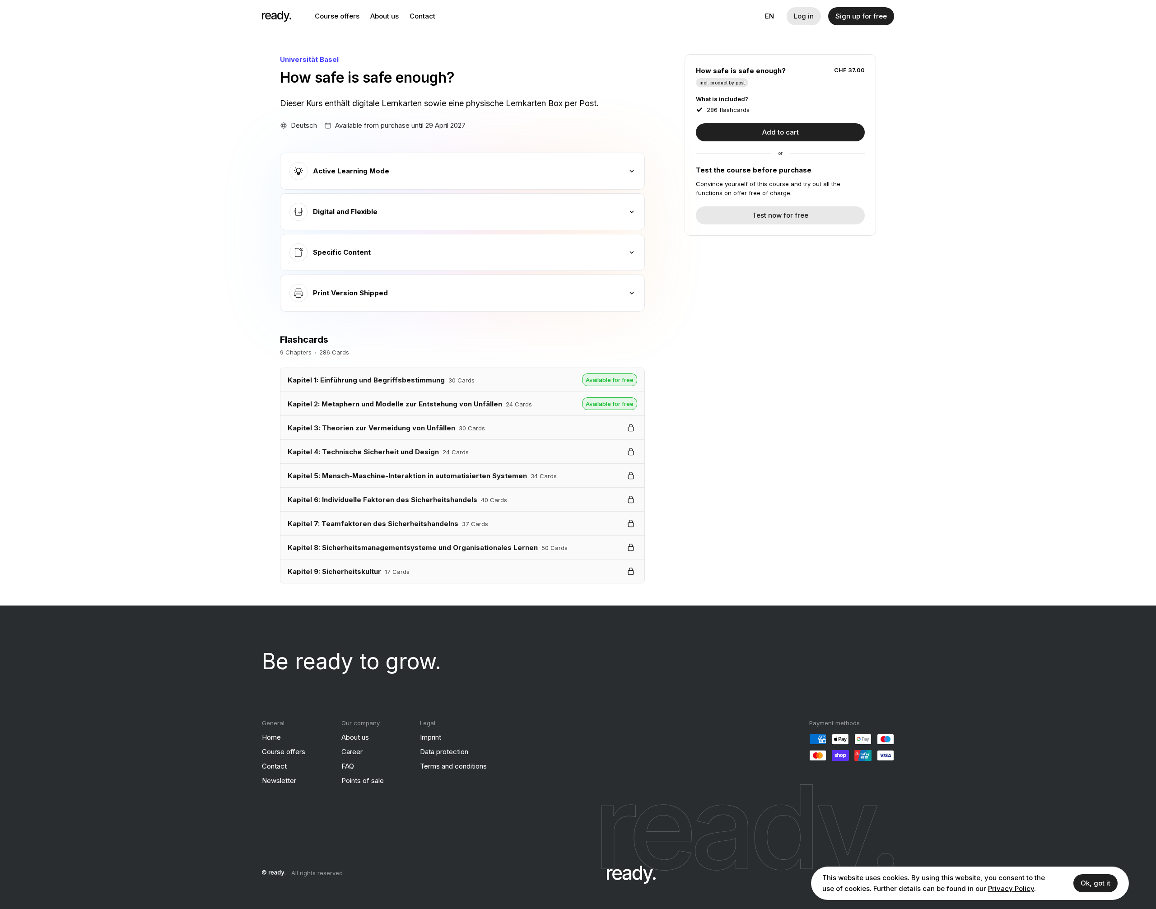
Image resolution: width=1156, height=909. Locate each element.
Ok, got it (1095, 883)
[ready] (276, 16)
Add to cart (780, 132)
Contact (422, 16)
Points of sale (362, 780)
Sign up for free (861, 16)
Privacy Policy (1011, 888)
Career (352, 751)
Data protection (444, 751)
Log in (804, 16)
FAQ (347, 766)
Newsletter (279, 780)
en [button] (769, 16)
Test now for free (780, 215)
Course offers (337, 16)
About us (384, 16)
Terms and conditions (453, 766)
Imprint (430, 737)
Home (271, 737)
